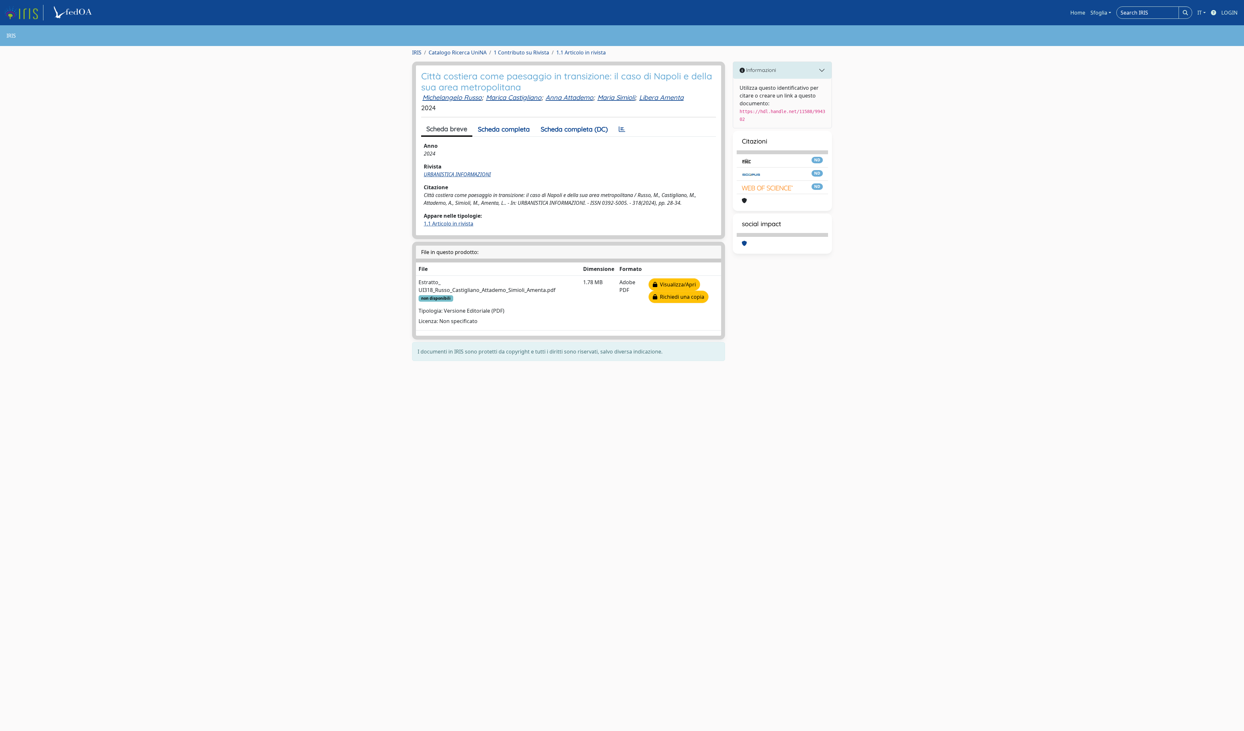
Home (1077, 12)
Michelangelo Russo (452, 97)
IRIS (416, 52)
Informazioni (760, 70)
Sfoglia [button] (1098, 12)
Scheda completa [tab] (504, 129)
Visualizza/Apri (676, 284)
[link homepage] (23, 12)
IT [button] (1199, 12)
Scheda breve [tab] (446, 129)
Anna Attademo (569, 97)
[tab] (622, 129)
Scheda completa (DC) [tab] (574, 129)
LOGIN (1229, 12)
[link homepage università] (74, 12)
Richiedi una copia (680, 296)
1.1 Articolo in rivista (581, 52)
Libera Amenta (661, 97)
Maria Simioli (616, 97)
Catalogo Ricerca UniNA (458, 52)
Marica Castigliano (513, 97)
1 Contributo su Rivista (521, 52)
